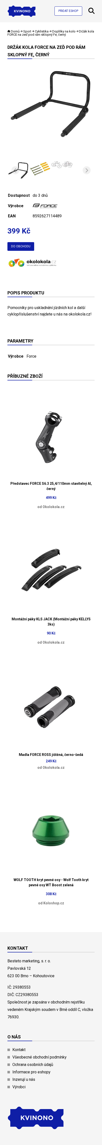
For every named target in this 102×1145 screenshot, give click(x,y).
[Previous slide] (15, 170)
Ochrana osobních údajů (32, 1064)
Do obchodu (20, 246)
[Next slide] (87, 170)
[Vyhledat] (91, 12)
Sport (27, 31)
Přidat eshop (68, 11)
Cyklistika (42, 31)
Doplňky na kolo (64, 31)
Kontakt (19, 1049)
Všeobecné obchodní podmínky (39, 1057)
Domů (15, 31)
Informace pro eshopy (31, 1072)
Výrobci (19, 1087)
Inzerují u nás (23, 1079)
